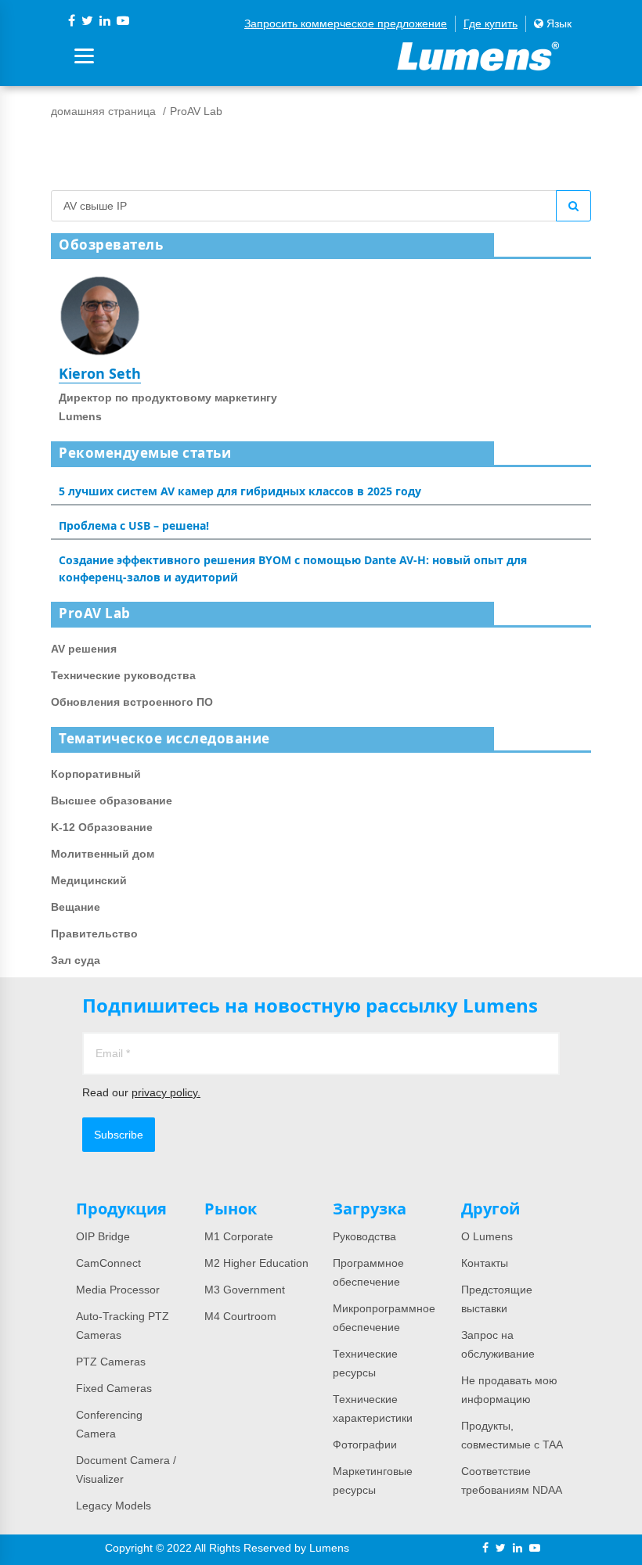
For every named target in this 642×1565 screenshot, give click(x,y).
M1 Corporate (238, 1236)
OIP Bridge (103, 1236)
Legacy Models (113, 1505)
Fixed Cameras (114, 1388)
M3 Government (244, 1289)
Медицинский (89, 880)
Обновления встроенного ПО (132, 702)
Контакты (484, 1263)
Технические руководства (123, 675)
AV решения (84, 648)
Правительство (94, 933)
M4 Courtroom (240, 1316)
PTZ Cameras (111, 1361)
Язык (557, 23)
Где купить (490, 23)
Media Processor (118, 1289)
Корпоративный (96, 774)
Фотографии (365, 1444)
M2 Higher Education (256, 1263)
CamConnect (108, 1263)
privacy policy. (166, 1092)
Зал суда (75, 960)
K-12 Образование (102, 827)
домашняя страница (103, 111)
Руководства (364, 1236)
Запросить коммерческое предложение (345, 23)
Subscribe (118, 1134)
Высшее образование (111, 800)
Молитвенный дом (102, 853)
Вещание (75, 907)
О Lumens (487, 1236)
